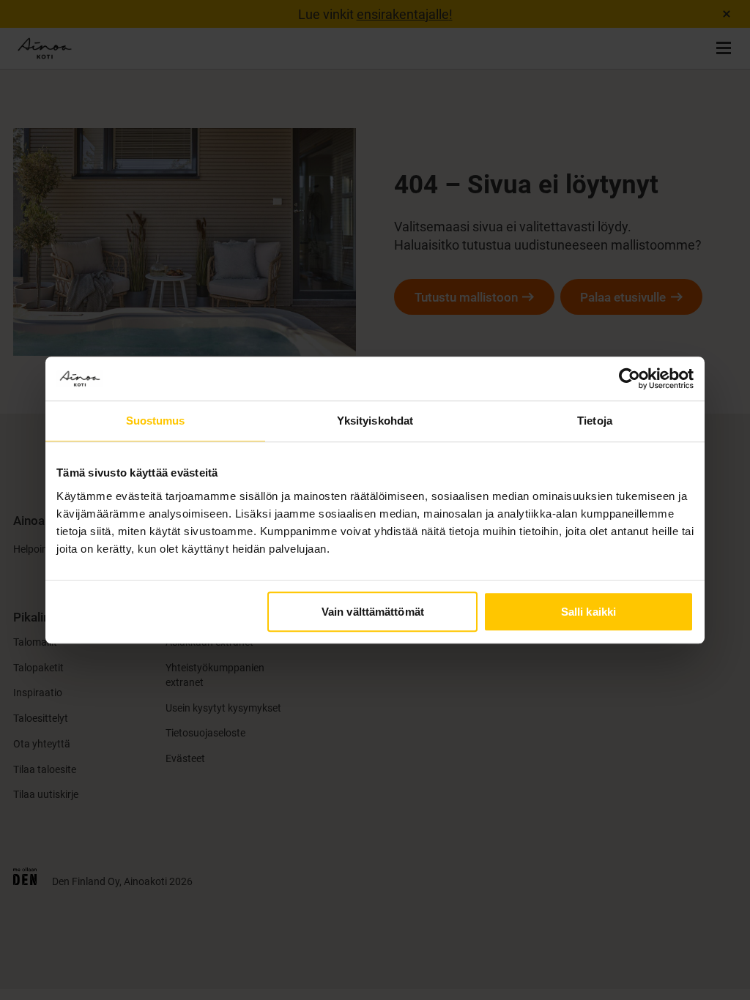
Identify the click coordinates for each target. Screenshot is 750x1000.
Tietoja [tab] (594, 420)
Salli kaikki (588, 611)
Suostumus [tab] (155, 420)
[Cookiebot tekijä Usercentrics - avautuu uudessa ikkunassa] (629, 378)
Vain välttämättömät (373, 611)
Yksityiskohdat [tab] (375, 420)
